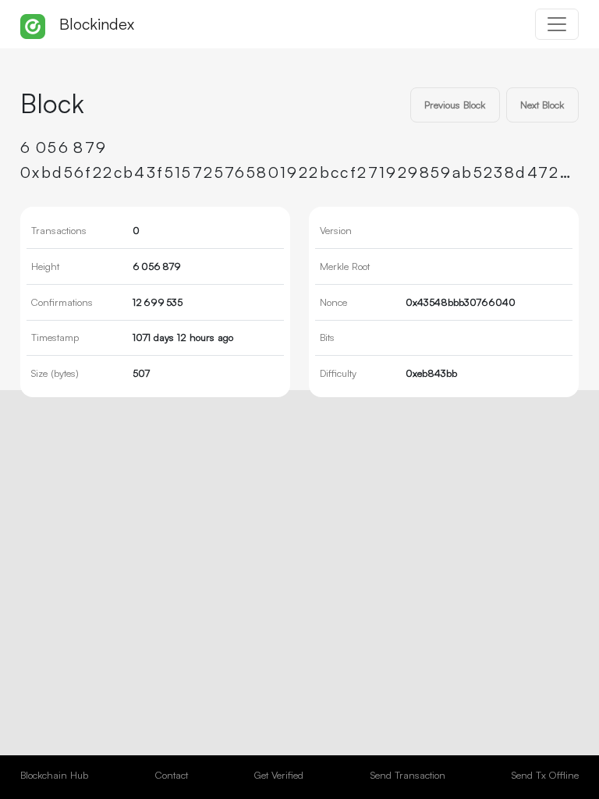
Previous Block (454, 104)
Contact (171, 775)
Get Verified (278, 775)
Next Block (542, 104)
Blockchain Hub (54, 775)
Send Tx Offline (545, 775)
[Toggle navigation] (557, 24)
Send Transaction (407, 775)
